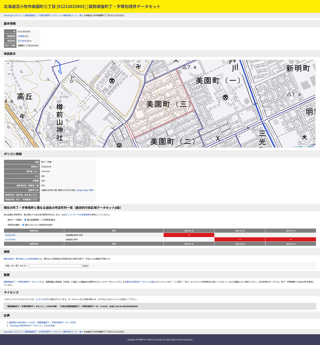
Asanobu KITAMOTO (137, 339)
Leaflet (295, 146)
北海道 (21, 36)
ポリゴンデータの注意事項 (78, 214)
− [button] (8, 67)
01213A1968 (10, 239)
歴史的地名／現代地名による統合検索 (21, 258)
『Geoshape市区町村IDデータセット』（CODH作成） (32, 325)
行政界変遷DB (48, 219)
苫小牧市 (22, 40)
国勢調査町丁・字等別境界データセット (43, 15)
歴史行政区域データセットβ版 (140, 281)
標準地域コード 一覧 (72, 15)
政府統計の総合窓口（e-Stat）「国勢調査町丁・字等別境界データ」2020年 (42, 322)
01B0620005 (10, 235)
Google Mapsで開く (85, 190)
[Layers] (9, 73)
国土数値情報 (33, 219)
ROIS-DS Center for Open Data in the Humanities (170, 339)
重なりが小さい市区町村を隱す (38, 224)
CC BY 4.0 (40, 299)
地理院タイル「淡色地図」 (306, 146)
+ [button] (8, 63)
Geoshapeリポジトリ (13, 15)
